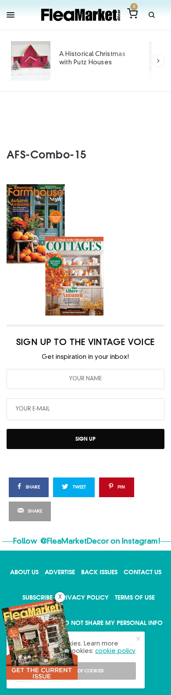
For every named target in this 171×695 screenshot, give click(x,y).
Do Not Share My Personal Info (111, 622)
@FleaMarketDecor (74, 541)
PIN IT (90, 249)
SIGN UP (85, 438)
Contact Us (142, 572)
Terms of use (135, 597)
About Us (24, 572)
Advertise (60, 572)
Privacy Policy (84, 597)
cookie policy (115, 651)
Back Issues (99, 572)
